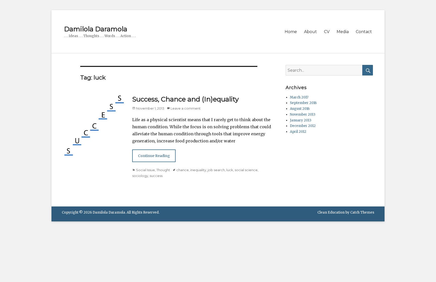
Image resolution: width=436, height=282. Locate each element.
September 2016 (303, 103)
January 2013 (300, 120)
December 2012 (303, 126)
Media (343, 31)
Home (291, 31)
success (156, 176)
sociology (140, 176)
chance (182, 170)
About (310, 31)
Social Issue (145, 170)
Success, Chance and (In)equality (185, 99)
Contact (364, 31)
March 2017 (299, 97)
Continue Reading (154, 155)
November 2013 (302, 114)
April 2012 (298, 132)
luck (229, 170)
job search (216, 170)
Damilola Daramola (95, 29)
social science (246, 170)
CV (327, 31)
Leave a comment (186, 108)
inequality (198, 170)
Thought (163, 170)
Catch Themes (362, 212)
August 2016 (300, 109)
